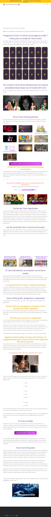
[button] (47, 4)
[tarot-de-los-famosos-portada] (25, 103)
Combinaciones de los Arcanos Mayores (41, 257)
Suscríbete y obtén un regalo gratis (25, 433)
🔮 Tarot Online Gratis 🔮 (11, 4)
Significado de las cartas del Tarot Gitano (25, 257)
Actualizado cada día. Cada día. (25, 1)
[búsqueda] (44, 4)
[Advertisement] (25, 18)
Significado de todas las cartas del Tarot (10, 257)
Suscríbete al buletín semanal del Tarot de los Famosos (25, 164)
